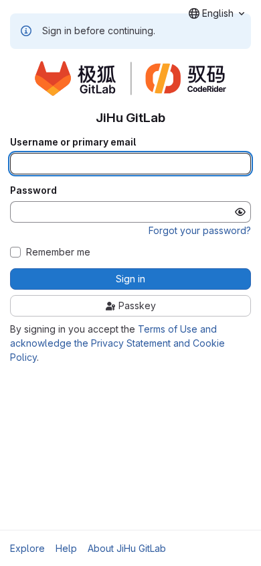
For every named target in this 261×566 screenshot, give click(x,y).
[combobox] (216, 13)
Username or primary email (73, 142)
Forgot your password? (200, 230)
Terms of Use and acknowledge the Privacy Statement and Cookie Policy (117, 343)
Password (33, 190)
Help (66, 548)
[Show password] (240, 212)
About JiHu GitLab (127, 548)
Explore (27, 548)
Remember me (58, 252)
